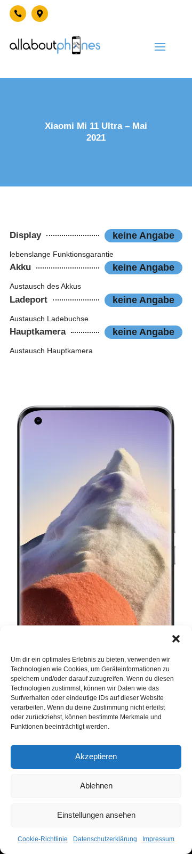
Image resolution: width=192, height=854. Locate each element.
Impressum (158, 839)
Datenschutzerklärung (105, 839)
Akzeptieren (96, 756)
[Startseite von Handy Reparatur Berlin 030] (55, 45)
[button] (176, 638)
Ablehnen (96, 785)
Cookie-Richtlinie (43, 839)
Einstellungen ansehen (96, 814)
